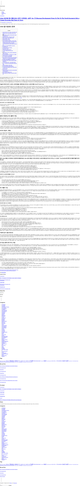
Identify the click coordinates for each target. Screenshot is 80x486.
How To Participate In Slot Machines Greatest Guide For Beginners (9, 469)
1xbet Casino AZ (4, 310)
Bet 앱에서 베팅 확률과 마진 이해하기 (9, 59)
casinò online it (4, 327)
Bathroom (7, 360)
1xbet (21, 97)
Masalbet (3, 340)
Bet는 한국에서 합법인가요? (7, 72)
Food (2, 333)
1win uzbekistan (4, 308)
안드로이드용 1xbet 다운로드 (7, 47)
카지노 (4, 51)
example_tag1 (22, 360)
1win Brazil (3, 305)
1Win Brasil (3, 304)
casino (3, 324)
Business (12, 360)
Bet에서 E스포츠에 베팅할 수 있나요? (9, 45)
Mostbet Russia (4, 342)
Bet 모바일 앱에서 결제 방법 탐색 (8, 66)
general (3, 335)
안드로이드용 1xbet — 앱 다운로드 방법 (9, 62)
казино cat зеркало (17, 465)
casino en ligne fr (4, 325)
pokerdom (42, 464)
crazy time (3, 331)
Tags (2, 14)
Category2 (3, 330)
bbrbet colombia (4, 321)
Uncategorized (2, 15)
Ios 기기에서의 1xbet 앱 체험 (7, 56)
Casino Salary (2, 282)
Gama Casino (4, 334)
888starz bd (3, 315)
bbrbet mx (3, 425)
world (67, 360)
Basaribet (3, 320)
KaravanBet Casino (5, 336)
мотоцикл (21, 361)
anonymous (3, 316)
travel (63, 360)
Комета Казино (4, 355)
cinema (16, 360)
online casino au (4, 343)
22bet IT (3, 314)
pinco (2, 346)
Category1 (3, 329)
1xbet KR (3, 312)
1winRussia (3, 309)
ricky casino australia (5, 349)
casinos (3, 328)
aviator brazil (4, 317)
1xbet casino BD (4, 311)
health (31, 360)
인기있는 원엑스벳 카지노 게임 (8, 50)
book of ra (3, 323)
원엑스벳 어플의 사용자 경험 (7, 65)
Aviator (3, 420)
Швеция (3, 356)
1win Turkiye (4, 307)
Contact (3, 12)
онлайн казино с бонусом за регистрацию (27, 465)
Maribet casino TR (4, 339)
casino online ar (4, 430)
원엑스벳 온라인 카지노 (6, 39)
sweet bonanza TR (4, 351)
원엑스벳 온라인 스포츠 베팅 (7, 55)
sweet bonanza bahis (49, 464)
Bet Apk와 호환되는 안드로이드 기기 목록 (9, 54)
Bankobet (3, 319)
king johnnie (4, 441)
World (3, 354)
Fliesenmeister (3, 22)
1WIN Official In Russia (5, 410)
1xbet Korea (3, 415)
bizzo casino (3, 322)
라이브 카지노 (5, 69)
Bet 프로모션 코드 (5, 48)
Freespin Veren (2, 373)
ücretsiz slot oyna (70, 464)
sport (45, 360)
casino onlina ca (4, 326)
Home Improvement (37, 360)
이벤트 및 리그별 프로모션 (7, 49)
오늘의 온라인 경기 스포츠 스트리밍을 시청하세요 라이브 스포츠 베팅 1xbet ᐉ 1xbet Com (10, 33)
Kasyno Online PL (4, 440)
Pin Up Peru (3, 345)
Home (3, 11)
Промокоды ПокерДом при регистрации (7, 361)
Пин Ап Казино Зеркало (75, 464)
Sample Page (4, 13)
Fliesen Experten (2, 10)
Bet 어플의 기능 (5, 46)
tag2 (54, 360)
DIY (19, 360)
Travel (3, 352)
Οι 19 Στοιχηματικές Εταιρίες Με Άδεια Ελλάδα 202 (8, 270)
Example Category (4, 435)
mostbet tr (3, 446)
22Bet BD (3, 313)
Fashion (3, 436)
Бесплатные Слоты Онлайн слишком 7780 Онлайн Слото (9, 269)
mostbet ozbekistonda (5, 341)
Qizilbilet (3, 451)
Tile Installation (59, 360)
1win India (3, 306)
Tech (55, 464)
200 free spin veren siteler (3, 464)
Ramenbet (3, 348)
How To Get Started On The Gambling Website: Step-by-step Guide (8, 380)
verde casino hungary (5, 353)
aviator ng (3, 318)
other (2, 344)
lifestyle (3, 338)
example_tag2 (27, 360)
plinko (3, 347)
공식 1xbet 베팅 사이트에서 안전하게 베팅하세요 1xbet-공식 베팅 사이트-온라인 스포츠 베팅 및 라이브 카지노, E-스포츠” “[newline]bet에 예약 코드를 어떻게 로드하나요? (10, 42)
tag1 (52, 360)
